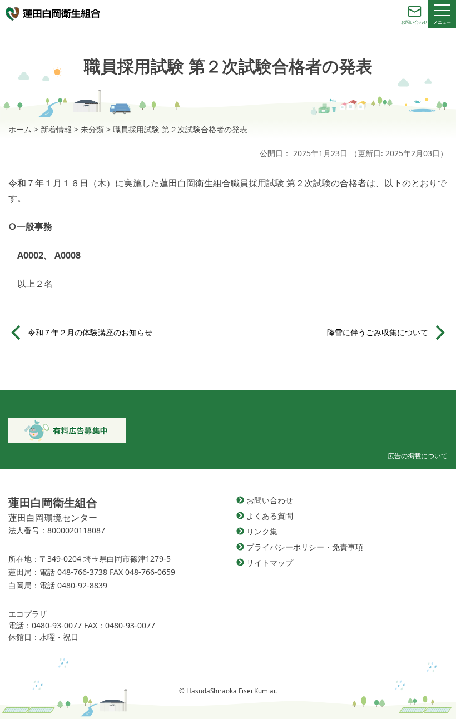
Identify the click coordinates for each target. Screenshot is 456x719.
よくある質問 (269, 515)
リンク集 (261, 531)
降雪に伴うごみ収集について (377, 332)
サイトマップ (269, 562)
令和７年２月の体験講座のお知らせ (90, 332)
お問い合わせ (269, 500)
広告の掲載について (418, 455)
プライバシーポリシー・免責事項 (304, 547)
